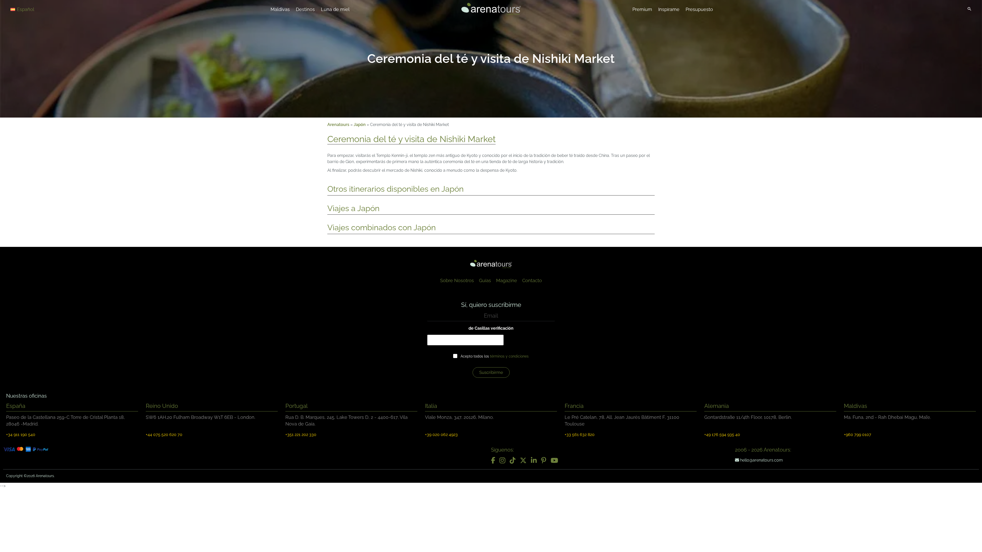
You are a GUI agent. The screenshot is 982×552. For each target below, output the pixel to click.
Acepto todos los (495, 356)
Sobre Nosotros (457, 280)
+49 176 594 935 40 (722, 434)
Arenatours (338, 124)
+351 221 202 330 (300, 434)
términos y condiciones (509, 356)
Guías (485, 280)
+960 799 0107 (857, 434)
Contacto (532, 280)
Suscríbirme (491, 372)
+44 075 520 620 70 (164, 434)
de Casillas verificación (491, 328)
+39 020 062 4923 (441, 434)
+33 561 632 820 (580, 434)
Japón (360, 124)
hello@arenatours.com (761, 460)
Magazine (506, 280)
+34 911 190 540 (20, 434)
